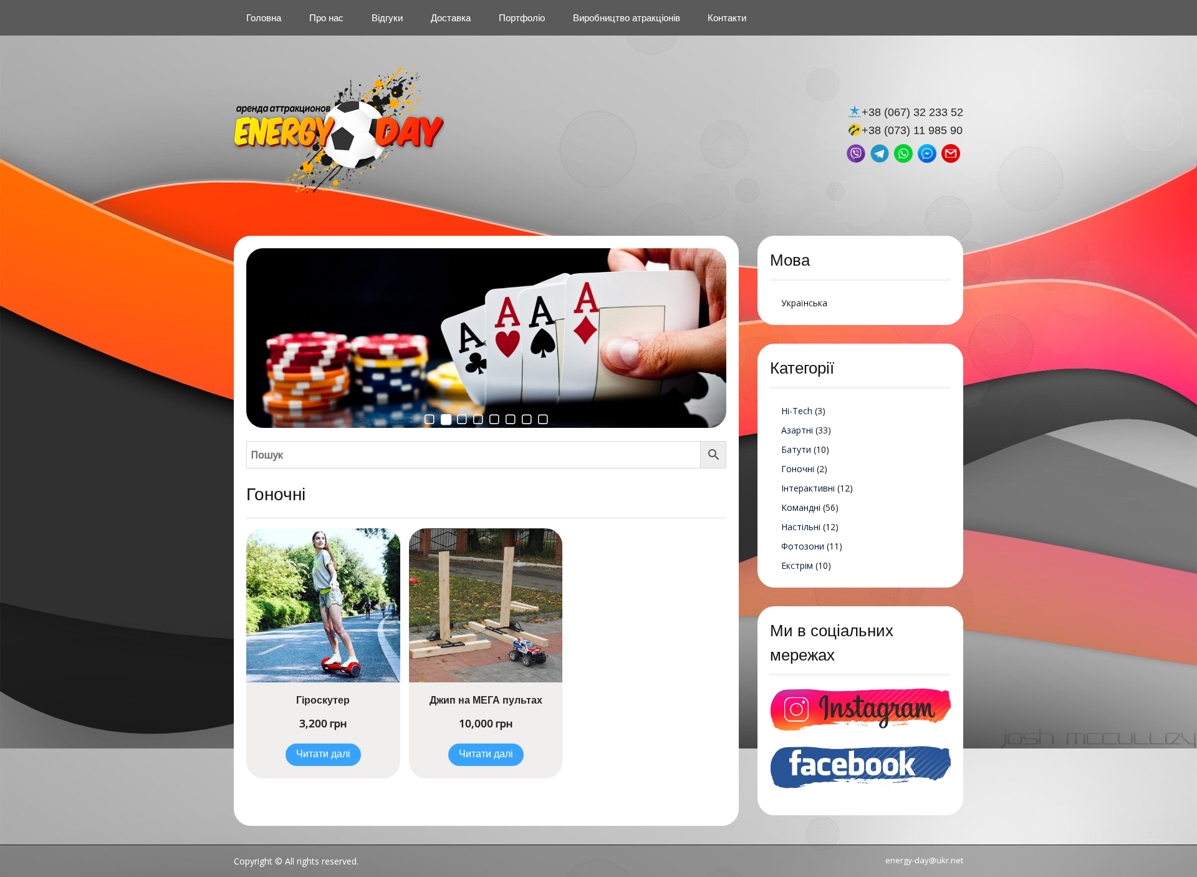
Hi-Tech (796, 411)
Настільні (800, 527)
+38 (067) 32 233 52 (912, 112)
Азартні (797, 430)
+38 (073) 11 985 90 (912, 130)
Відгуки (387, 17)
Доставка (451, 17)
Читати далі (323, 754)
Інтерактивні (808, 488)
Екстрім (797, 565)
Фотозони (802, 546)
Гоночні (797, 469)
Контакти (727, 17)
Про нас (326, 17)
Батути (796, 449)
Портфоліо (522, 17)
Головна (263, 17)
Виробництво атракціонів (626, 17)
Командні (800, 507)
